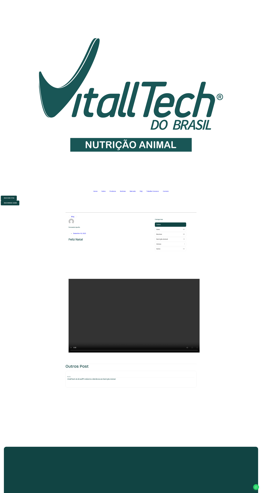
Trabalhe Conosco (153, 191)
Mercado (133, 191)
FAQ (141, 191)
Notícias (123, 191)
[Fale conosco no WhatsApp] (256, 487)
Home (95, 191)
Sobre (104, 191)
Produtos (113, 191)
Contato (166, 191)
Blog (72, 217)
